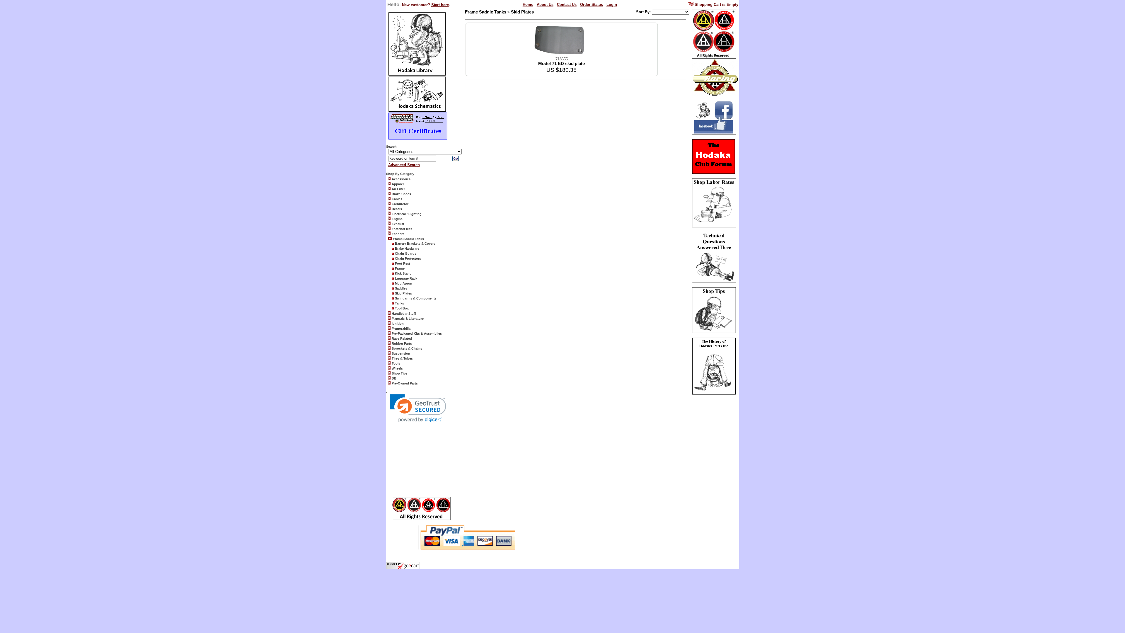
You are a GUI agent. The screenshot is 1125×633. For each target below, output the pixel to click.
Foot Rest (402, 263)
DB (394, 378)
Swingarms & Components (416, 298)
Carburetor (400, 204)
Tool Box (402, 308)
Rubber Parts (402, 343)
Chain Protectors (408, 258)
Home (528, 4)
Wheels (397, 368)
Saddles (401, 288)
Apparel (398, 184)
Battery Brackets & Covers (415, 243)
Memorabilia (401, 328)
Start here (440, 5)
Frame (400, 268)
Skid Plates (403, 293)
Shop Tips (400, 373)
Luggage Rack (406, 278)
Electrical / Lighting (407, 214)
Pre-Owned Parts (405, 383)
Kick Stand (403, 273)
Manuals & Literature (408, 318)
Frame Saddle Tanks (408, 239)
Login (611, 4)
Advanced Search (404, 165)
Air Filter (398, 189)
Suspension (401, 353)
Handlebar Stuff (404, 313)
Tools (396, 363)
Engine (397, 219)
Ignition (398, 323)
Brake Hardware (407, 248)
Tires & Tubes (402, 358)
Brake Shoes (401, 194)
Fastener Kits (402, 229)
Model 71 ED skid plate (561, 63)
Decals (397, 209)
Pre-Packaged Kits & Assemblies (417, 333)
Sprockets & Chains (407, 348)
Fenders (398, 234)
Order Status (591, 4)
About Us (545, 4)
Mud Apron (403, 283)
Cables (397, 199)
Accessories (401, 179)
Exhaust (398, 224)
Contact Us (567, 4)
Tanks (399, 303)
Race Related (402, 338)
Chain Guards (405, 253)
